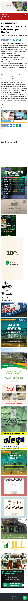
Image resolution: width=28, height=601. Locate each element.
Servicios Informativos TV (5, 17)
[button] (25, 598)
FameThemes (17, 598)
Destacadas (8, 129)
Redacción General (22, 35)
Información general (16, 129)
